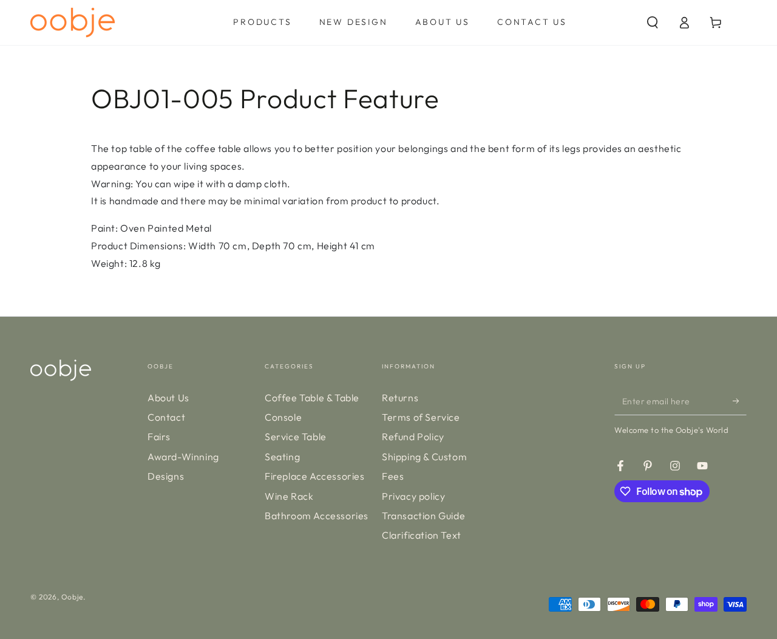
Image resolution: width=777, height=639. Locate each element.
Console (283, 417)
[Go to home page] (72, 22)
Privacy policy (413, 496)
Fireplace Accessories (315, 476)
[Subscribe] (740, 401)
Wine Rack (289, 496)
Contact (166, 417)
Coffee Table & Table (312, 398)
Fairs (159, 436)
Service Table (296, 436)
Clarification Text (421, 535)
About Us (168, 398)
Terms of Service (421, 417)
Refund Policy (413, 436)
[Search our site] (652, 22)
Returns (400, 398)
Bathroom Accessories (316, 515)
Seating (282, 457)
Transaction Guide (423, 515)
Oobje (72, 596)
